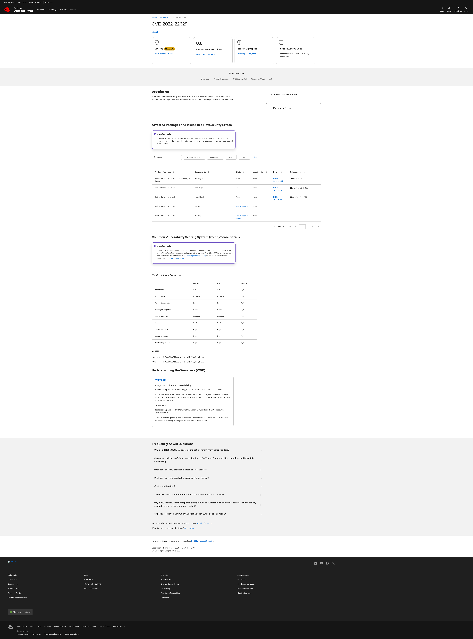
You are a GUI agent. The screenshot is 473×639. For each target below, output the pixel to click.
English (449, 11)
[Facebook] (327, 564)
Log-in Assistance (91, 588)
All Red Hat (458, 11)
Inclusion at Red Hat (89, 626)
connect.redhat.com (245, 588)
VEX (154, 32)
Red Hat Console (35, 2)
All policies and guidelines (53, 634)
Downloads (21, 2)
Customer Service (15, 593)
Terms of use (36, 634)
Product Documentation (17, 598)
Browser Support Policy (170, 584)
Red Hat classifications (175, 258)
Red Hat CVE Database (160, 17)
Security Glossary (203, 523)
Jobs (32, 626)
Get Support (49, 2)
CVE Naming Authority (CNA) (194, 255)
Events (39, 626)
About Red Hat (22, 626)
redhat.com (241, 579)
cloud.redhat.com (244, 593)
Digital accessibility (72, 634)
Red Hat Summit (119, 626)
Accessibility (165, 588)
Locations (47, 626)
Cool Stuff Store (104, 626)
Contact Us (88, 579)
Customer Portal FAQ (92, 584)
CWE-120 (159, 380)
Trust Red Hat (166, 579)
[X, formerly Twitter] (333, 564)
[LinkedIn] (315, 564)
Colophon (165, 598)
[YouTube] (321, 564)
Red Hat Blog (74, 626)
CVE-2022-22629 (179, 17)
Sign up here (189, 528)
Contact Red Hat (60, 626)
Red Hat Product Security (202, 541)
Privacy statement (23, 634)
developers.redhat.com (246, 584)
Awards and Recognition (170, 593)
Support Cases (13, 588)
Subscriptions (9, 2)
